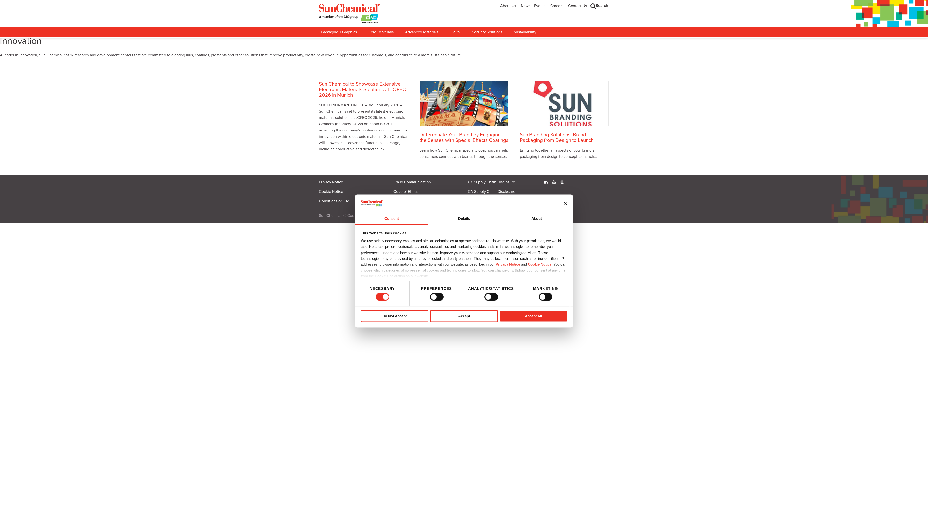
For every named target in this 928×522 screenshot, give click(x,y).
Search (602, 5)
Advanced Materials (421, 32)
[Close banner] (565, 203)
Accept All (533, 316)
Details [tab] (464, 219)
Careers (556, 6)
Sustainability (525, 32)
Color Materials (381, 32)
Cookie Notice (331, 191)
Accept (464, 316)
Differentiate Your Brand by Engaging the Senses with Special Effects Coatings (464, 137)
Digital (455, 32)
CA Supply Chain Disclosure (491, 191)
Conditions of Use (334, 201)
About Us (508, 6)
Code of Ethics (405, 191)
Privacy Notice (508, 264)
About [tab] (536, 219)
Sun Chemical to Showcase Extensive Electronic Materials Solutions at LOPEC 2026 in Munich (362, 89)
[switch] (437, 297)
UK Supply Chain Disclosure (491, 182)
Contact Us (577, 6)
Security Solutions (487, 32)
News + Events (533, 6)
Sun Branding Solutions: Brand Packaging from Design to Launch (557, 137)
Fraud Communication (412, 182)
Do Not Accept (394, 316)
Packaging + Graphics (339, 32)
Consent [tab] (391, 219)
